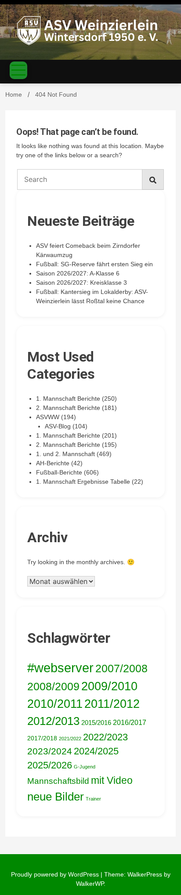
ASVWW (47, 416)
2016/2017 (129, 722)
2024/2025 (96, 751)
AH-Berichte (52, 463)
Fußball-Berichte (59, 472)
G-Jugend (84, 766)
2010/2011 (55, 703)
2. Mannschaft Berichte (68, 407)
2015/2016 (96, 722)
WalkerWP (90, 883)
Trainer (93, 798)
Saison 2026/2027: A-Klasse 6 (77, 273)
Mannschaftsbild (58, 781)
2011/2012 (112, 703)
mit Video (112, 780)
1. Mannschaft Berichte (68, 398)
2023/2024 (49, 751)
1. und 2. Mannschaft (65, 453)
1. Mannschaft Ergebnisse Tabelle (83, 481)
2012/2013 (53, 721)
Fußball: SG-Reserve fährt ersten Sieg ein (94, 264)
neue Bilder (55, 796)
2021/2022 (70, 738)
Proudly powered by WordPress (56, 874)
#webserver (60, 667)
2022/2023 (105, 737)
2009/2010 (109, 686)
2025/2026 (49, 765)
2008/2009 (53, 686)
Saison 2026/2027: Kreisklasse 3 (81, 282)
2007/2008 (121, 668)
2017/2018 (42, 738)
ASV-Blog (58, 426)
